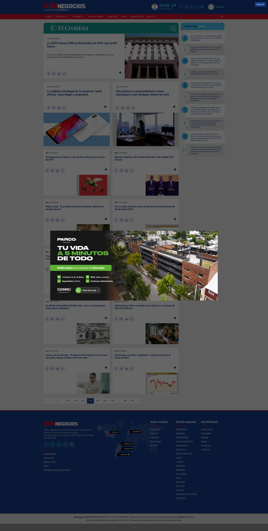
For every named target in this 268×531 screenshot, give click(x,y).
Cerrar (259, 4)
